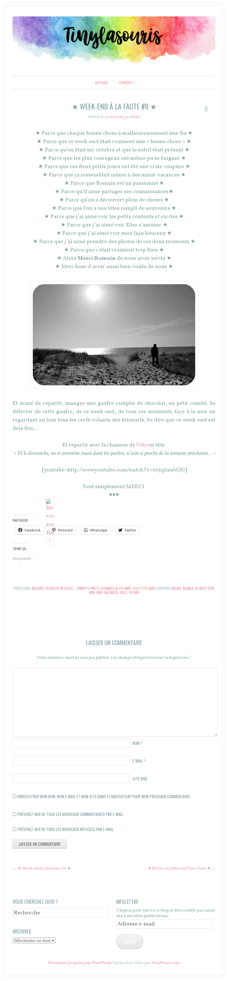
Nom (137, 743)
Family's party (88, 588)
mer (99, 592)
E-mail (138, 761)
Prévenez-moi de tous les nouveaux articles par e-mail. (65, 829)
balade (176, 588)
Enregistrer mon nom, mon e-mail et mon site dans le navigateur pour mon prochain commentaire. (103, 796)
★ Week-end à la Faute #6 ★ (42, 869)
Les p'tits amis (144, 588)
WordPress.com (165, 963)
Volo (142, 445)
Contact (126, 82)
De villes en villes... (60, 588)
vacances (111, 592)
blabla (188, 588)
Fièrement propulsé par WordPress (79, 963)
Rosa (135, 117)
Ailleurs (38, 588)
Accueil (101, 82)
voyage (134, 592)
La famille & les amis (115, 588)
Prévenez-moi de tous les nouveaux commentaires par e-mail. (70, 814)
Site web (139, 778)
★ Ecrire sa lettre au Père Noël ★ (181, 869)
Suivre (129, 941)
